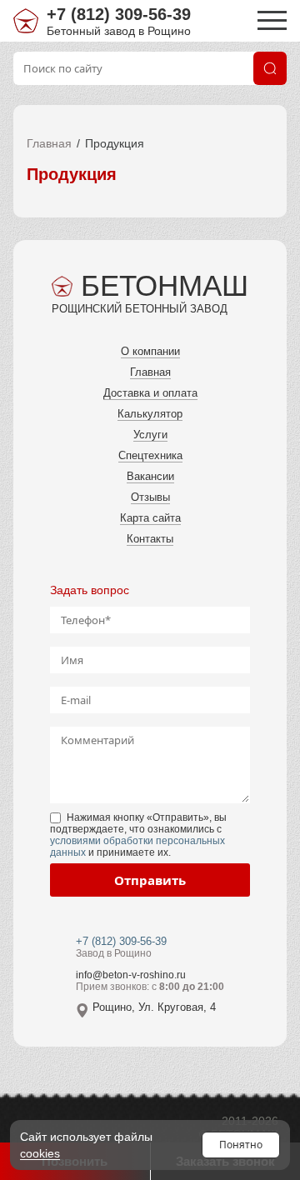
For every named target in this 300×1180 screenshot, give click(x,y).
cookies (40, 1153)
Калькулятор (150, 414)
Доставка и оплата (150, 393)
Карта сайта (150, 518)
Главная (49, 143)
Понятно (240, 1145)
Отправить (150, 880)
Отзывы (150, 497)
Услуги (150, 434)
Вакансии (150, 476)
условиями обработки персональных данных (137, 846)
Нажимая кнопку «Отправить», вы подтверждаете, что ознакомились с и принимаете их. (138, 835)
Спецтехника (150, 455)
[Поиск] (270, 68)
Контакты (150, 538)
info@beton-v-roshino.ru (131, 975)
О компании (150, 351)
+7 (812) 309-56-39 (119, 14)
